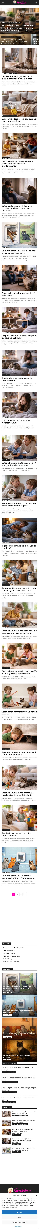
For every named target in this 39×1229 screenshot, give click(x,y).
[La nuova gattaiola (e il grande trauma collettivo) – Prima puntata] (19, 1006)
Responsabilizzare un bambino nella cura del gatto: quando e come (19, 589)
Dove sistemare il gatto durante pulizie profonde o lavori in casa (17, 77)
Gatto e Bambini (6, 158)
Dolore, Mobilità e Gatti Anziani (9, 1082)
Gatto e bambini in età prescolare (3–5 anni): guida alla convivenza (19, 672)
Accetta (19, 1212)
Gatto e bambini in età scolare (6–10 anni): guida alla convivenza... (19, 464)
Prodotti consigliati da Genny (11, 961)
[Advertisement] (19, 918)
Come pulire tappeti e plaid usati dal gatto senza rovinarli (19, 120)
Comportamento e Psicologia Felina (11, 22)
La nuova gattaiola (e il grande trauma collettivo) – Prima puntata (18, 877)
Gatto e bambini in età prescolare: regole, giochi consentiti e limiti (18, 794)
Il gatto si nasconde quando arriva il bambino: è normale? (19, 753)
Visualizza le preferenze (19, 1222)
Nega (19, 1217)
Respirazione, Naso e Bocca (8, 1072)
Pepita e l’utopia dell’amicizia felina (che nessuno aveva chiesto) (19, 1034)
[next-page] (24, 894)
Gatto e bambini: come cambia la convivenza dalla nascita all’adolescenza (17, 163)
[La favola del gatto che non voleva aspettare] (19, 1051)
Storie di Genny (6, 247)
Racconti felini (7, 1059)
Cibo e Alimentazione (9, 953)
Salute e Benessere (8, 950)
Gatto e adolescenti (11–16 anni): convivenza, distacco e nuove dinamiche (17, 208)
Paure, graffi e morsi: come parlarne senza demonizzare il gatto (19, 504)
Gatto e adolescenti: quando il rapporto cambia (16, 421)
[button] (36, 1195)
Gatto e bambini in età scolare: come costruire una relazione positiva (19, 632)
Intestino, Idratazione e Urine (9, 1092)
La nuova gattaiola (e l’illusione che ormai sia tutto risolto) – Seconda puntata (17, 988)
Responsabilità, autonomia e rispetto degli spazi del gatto (19, 336)
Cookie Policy (17, 1226)
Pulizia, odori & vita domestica (9, 73)
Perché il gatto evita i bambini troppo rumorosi (16, 834)
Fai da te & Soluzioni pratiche (11, 956)
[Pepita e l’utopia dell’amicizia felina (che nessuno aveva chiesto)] (19, 1029)
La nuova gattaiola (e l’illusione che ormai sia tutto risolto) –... (18, 252)
